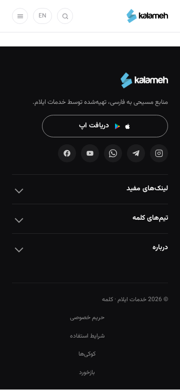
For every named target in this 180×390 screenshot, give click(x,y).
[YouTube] (90, 153)
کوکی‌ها (87, 354)
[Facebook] (67, 153)
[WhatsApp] (113, 153)
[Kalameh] (147, 16)
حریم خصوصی (87, 317)
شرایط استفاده (87, 336)
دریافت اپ (94, 125)
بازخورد (87, 372)
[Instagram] (159, 153)
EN (42, 15)
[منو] (20, 16)
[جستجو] (65, 16)
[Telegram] (136, 153)
